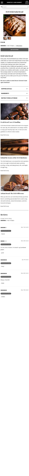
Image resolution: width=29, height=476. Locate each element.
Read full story (5, 135)
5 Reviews (19, 46)
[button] (24, 25)
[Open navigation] (2, 2)
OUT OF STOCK (14, 49)
